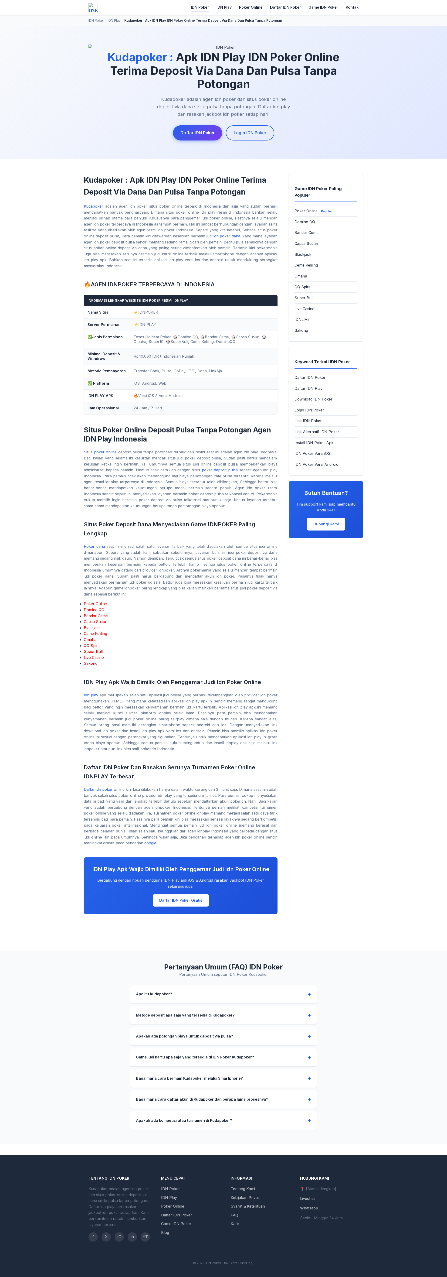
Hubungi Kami (326, 524)
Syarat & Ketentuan (248, 1206)
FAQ (234, 1215)
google (150, 843)
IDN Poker (200, 7)
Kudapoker (93, 206)
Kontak (352, 7)
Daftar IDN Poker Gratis (180, 900)
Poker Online (251, 7)
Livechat (307, 1198)
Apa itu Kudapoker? (154, 994)
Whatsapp (309, 1208)
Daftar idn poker (98, 789)
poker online (105, 452)
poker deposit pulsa (220, 470)
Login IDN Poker (250, 132)
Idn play (91, 695)
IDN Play (224, 7)
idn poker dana (226, 236)
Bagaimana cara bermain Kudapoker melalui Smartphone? (189, 1078)
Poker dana (94, 546)
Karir (235, 1223)
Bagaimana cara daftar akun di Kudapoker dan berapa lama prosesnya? (202, 1099)
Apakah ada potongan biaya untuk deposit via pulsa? (184, 1036)
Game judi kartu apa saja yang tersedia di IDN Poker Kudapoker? (195, 1057)
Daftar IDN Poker (285, 7)
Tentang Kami (243, 1188)
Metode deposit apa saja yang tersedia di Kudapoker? (185, 1015)
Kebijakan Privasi (245, 1197)
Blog (165, 1232)
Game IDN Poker (323, 7)
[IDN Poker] (93, 7)
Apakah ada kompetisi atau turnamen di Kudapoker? (184, 1120)
